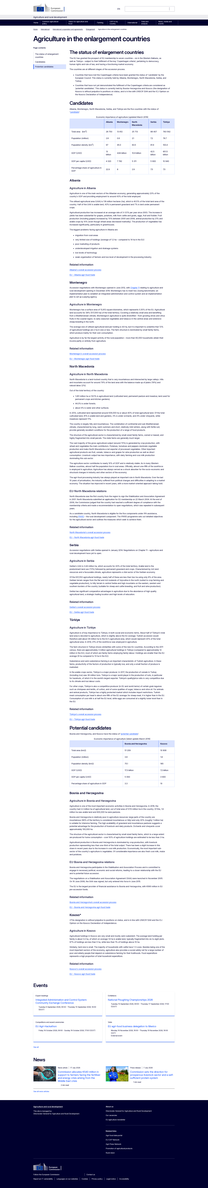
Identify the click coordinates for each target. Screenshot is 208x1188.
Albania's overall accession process (85, 270)
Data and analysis (144, 22)
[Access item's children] (64, 23)
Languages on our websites (67, 1179)
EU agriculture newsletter (115, 1120)
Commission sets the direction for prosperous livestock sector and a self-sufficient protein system (151, 1074)
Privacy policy (97, 1179)
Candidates (40, 62)
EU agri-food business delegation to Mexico (132, 1026)
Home (35, 23)
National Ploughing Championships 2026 (130, 999)
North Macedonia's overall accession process (90, 532)
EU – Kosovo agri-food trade (82, 974)
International (132, 23)
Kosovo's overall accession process (86, 969)
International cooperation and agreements (68, 29)
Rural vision (110, 1153)
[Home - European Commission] (50, 7)
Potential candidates (44, 67)
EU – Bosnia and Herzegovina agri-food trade (90, 907)
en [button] (118, 9)
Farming (100, 23)
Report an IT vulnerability (43, 1179)
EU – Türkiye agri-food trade (82, 719)
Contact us (90, 1174)
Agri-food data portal (114, 1135)
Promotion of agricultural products (119, 1148)
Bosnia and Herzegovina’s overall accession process (93, 902)
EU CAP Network (112, 1140)
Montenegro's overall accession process (88, 354)
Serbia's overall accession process (85, 607)
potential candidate (129, 734)
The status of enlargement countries (46, 55)
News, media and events (165, 22)
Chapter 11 (135, 288)
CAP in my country (114, 22)
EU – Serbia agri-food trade (82, 612)
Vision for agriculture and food (78, 22)
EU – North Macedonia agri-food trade (87, 537)
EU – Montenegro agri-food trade (84, 359)
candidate (74, 112)
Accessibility (124, 1179)
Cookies (85, 1179)
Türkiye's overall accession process (85, 714)
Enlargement (90, 29)
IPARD (81, 516)
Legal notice (111, 1179)
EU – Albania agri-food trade (82, 275)
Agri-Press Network (113, 1144)
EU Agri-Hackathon (46, 1026)
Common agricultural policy (50, 22)
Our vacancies (111, 1115)
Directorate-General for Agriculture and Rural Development (129, 1111)
